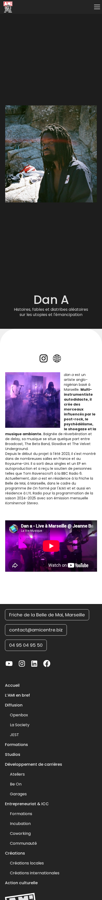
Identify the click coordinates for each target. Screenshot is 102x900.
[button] (96, 7)
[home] (6, 7)
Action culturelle (21, 883)
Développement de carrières (33, 764)
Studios (12, 755)
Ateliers (17, 774)
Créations (15, 853)
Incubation (20, 824)
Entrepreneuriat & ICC (27, 804)
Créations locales (27, 863)
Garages (18, 794)
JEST (14, 735)
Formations (16, 745)
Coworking (20, 834)
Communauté (23, 843)
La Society (19, 725)
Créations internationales (34, 873)
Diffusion (14, 705)
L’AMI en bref (17, 695)
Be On (16, 784)
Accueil (12, 685)
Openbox (19, 715)
